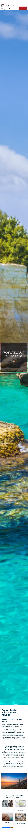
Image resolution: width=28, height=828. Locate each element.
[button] (2, 8)
